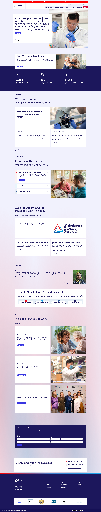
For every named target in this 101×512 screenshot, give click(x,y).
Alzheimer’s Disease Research (75, 461)
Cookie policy (24, 510)
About (48, 484)
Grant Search (49, 487)
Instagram (79, 488)
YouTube (79, 490)
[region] (50, 510)
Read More (18, 33)
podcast (55, 1)
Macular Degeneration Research (75, 464)
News (48, 485)
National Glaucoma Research (74, 468)
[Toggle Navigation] (87, 5)
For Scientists (79, 7)
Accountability (63, 487)
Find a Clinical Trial (22, 375)
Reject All (74, 510)
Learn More (20, 117)
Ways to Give (21, 345)
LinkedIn (79, 485)
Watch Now (22, 180)
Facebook (79, 484)
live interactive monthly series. (63, 1)
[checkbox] (50, 434)
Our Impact (20, 66)
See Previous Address (18, 489)
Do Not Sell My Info (64, 484)
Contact (48, 488)
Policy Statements (64, 488)
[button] (16, 40)
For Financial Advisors (64, 485)
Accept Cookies (80, 510)
